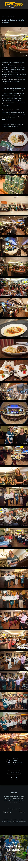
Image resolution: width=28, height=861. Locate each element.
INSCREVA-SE (22, 812)
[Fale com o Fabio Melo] (25, 855)
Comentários (15, 772)
